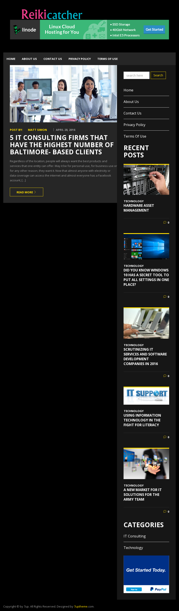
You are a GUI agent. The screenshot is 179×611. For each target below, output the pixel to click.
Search (158, 75)
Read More (25, 192)
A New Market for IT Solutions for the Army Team (143, 494)
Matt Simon (37, 130)
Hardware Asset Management (139, 208)
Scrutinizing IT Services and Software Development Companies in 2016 (145, 356)
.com (84, 606)
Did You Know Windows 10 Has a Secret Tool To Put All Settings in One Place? (146, 277)
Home (11, 59)
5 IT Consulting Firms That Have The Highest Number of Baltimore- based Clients (62, 144)
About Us (29, 59)
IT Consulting (135, 536)
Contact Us (52, 59)
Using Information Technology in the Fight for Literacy (142, 420)
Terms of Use (107, 59)
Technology (134, 201)
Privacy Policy (80, 59)
